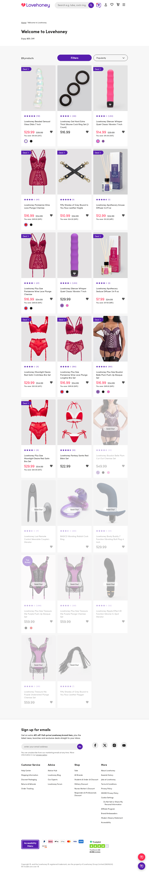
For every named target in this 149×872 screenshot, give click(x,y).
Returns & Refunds (28, 784)
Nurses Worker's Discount (84, 788)
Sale (76, 770)
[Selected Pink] (98, 141)
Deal (25, 69)
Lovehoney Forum (55, 784)
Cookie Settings (107, 797)
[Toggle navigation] (124, 5)
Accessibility (106, 822)
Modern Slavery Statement (112, 818)
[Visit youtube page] (124, 745)
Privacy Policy (106, 788)
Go (80, 746)
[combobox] (74, 5)
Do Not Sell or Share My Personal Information (113, 803)
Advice (51, 764)
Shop (77, 764)
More (104, 764)
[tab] (34, 795)
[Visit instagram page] (114, 745)
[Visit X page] (105, 745)
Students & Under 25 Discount (86, 779)
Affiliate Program (108, 809)
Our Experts (52, 779)
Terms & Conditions (109, 784)
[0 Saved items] (111, 5)
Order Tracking (27, 788)
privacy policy (41, 755)
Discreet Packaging (29, 779)
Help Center (26, 770)
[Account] (105, 5)
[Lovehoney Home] (35, 5)
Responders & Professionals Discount (85, 794)
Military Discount (81, 784)
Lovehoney (75, 13)
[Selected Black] (31, 141)
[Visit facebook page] (95, 745)
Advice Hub (52, 770)
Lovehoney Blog (54, 775)
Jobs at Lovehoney (108, 779)
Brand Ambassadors (109, 813)
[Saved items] (51, 132)
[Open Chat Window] (141, 866)
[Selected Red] (26, 224)
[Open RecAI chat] (141, 857)
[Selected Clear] (26, 141)
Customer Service (30, 764)
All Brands (78, 775)
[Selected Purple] (103, 141)
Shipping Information (29, 775)
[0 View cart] (118, 5)
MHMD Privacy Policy (109, 793)
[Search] (91, 5)
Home (23, 22)
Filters (74, 58)
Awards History (107, 775)
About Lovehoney (108, 770)
